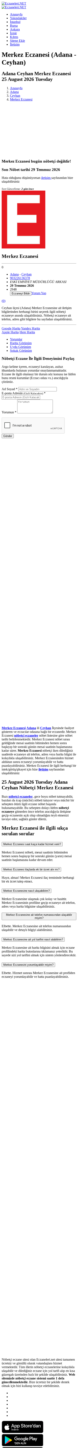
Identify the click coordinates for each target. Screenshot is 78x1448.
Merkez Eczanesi (21, 99)
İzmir (13, 33)
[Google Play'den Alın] (22, 1445)
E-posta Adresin (24, 393)
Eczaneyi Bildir (21, 293)
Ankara (15, 29)
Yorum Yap (38, 293)
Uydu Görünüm (20, 347)
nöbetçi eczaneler (26, 735)
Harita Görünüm (21, 343)
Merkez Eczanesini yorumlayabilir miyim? (28, 964)
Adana (14, 92)
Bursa (14, 25)
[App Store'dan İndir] (22, 1432)
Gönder (7, 436)
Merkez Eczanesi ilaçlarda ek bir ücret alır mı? (31, 869)
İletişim (15, 44)
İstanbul (15, 22)
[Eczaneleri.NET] (14, 3)
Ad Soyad (9, 389)
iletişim (46, 178)
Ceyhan (15, 95)
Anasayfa (16, 14)
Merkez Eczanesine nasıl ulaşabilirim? (26, 890)
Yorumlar (16, 339)
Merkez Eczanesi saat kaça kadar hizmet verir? (32, 844)
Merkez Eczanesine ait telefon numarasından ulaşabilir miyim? (39, 916)
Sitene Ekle (17, 40)
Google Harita (11, 328)
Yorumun (9, 412)
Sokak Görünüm (21, 350)
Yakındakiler (18, 18)
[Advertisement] (39, 130)
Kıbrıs (14, 37)
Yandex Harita (30, 328)
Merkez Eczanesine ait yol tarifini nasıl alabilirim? (33, 939)
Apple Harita (10, 332)
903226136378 (20, 278)
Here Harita (27, 332)
